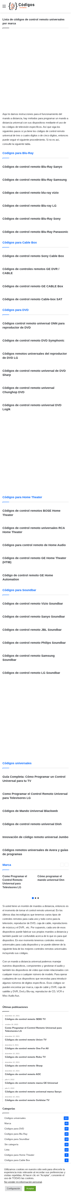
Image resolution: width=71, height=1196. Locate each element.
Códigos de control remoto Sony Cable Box (33, 256)
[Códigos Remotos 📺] (21, 6)
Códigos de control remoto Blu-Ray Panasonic (35, 231)
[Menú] (4, 7)
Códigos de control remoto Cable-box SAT (32, 299)
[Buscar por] (67, 7)
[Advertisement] (35, 71)
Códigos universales (15, 1118)
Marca (7, 1123)
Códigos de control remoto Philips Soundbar (34, 642)
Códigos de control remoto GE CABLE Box (32, 286)
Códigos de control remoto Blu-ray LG (29, 205)
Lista (6, 1149)
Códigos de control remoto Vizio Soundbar (32, 603)
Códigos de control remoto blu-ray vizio (30, 192)
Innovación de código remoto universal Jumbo (35, 837)
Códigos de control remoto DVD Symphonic (33, 340)
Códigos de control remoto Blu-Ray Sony (31, 218)
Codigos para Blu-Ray (15, 1134)
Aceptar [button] (30, 1188)
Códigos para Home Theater (19, 1155)
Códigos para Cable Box (17, 1160)
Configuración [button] (13, 1188)
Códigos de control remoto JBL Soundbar (32, 629)
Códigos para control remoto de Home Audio (34, 545)
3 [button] (38, 898)
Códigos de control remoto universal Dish (32, 824)
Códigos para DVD (14, 1128)
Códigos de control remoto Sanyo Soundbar (33, 616)
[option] (18, 883)
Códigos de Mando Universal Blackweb (30, 811)
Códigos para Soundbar (16, 1139)
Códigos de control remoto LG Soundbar (31, 672)
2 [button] (35, 898)
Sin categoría (11, 1144)
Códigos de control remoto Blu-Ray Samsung (34, 179)
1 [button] (33, 898)
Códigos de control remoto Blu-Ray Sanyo (32, 166)
